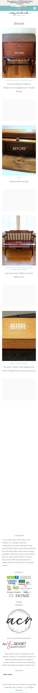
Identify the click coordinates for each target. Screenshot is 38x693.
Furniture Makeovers (12, 80)
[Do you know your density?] (19, 645)
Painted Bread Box (19, 181)
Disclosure (19, 605)
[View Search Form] (34, 8)
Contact (19, 602)
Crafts (19, 177)
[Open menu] (19, 8)
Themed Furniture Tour (19, 269)
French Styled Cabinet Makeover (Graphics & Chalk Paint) (19, 88)
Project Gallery (27, 80)
